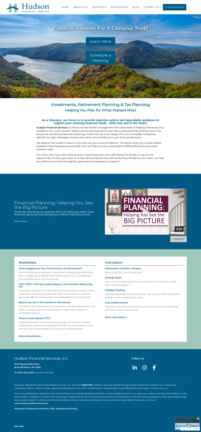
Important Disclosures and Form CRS (34, 408)
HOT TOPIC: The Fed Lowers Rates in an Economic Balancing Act (55, 285)
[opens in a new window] (135, 367)
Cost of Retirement (116, 302)
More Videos (21, 221)
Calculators (113, 262)
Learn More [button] (100, 41)
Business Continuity (66, 408)
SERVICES (98, 7)
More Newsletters (30, 336)
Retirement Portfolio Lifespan (123, 268)
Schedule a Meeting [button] (100, 58)
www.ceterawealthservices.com (31, 403)
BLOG (136, 7)
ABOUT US (79, 7)
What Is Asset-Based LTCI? (35, 318)
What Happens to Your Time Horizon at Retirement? (50, 268)
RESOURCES (118, 7)
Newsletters (27, 262)
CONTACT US (151, 7)
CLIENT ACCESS (174, 7)
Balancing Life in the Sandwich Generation (45, 302)
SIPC (90, 385)
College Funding (115, 290)
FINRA (84, 385)
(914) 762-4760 (26, 372)
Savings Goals (113, 277)
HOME (65, 7)
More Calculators (116, 317)
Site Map (19, 426)
